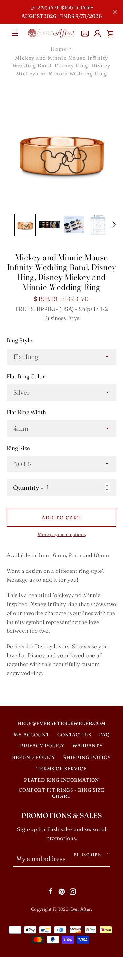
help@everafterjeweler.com (61, 723)
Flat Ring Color (26, 376)
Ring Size (18, 448)
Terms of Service (61, 769)
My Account (32, 735)
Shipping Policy (87, 757)
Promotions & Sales (61, 815)
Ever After (80, 909)
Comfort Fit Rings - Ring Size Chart (61, 793)
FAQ (104, 735)
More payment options (62, 534)
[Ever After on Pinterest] (61, 891)
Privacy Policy (42, 746)
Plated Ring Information (61, 780)
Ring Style (19, 340)
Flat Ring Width (26, 412)
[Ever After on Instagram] (73, 891)
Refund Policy (33, 757)
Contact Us (74, 735)
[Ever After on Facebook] (50, 891)
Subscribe (87, 854)
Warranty (87, 746)
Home (59, 49)
